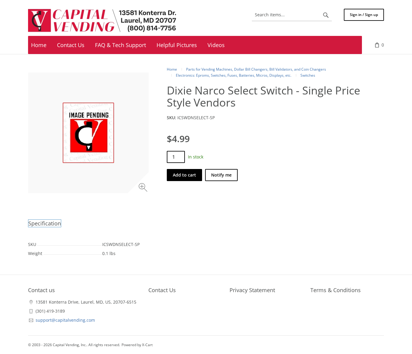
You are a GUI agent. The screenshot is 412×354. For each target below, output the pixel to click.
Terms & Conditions (335, 290)
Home (172, 69)
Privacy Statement (252, 290)
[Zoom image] (144, 188)
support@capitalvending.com (65, 320)
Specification (44, 223)
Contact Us (162, 290)
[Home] (103, 21)
